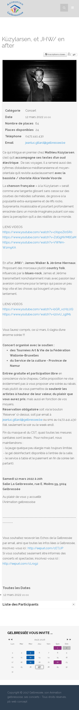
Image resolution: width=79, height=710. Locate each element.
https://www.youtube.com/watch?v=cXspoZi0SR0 (37, 232)
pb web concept (17, 701)
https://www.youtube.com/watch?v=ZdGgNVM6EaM (39, 237)
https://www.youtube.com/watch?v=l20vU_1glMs (37, 314)
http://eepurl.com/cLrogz (20, 563)
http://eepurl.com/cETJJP (45, 548)
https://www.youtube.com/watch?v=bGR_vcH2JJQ (38, 309)
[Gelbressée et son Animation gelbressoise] (15, 8)
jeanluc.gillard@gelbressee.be (45, 142)
